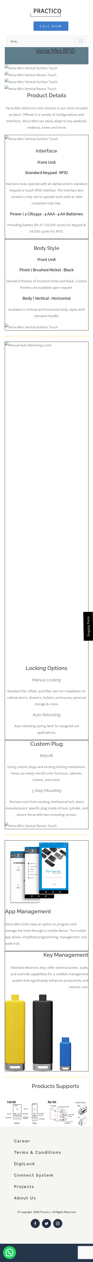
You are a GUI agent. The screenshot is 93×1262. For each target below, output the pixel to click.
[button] (9, 1252)
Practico (45, 1212)
